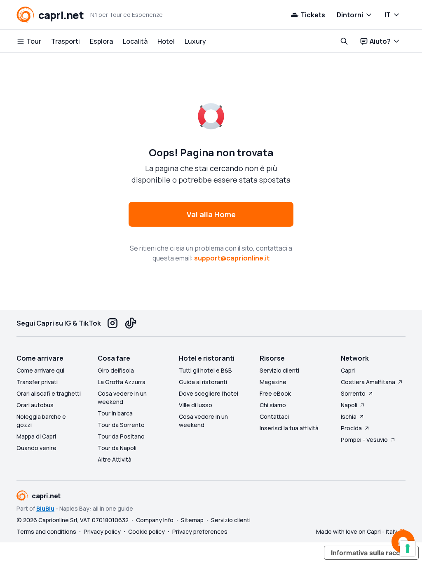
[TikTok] (130, 323)
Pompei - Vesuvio (364, 439)
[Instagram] (112, 323)
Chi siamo (273, 405)
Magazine (273, 382)
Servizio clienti (279, 370)
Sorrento (353, 393)
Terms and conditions (46, 531)
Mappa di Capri (36, 436)
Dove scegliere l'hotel (208, 393)
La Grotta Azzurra (121, 382)
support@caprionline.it (232, 258)
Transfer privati (37, 382)
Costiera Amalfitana (368, 382)
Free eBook (275, 393)
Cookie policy (146, 531)
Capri (348, 370)
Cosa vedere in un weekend (122, 397)
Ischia (348, 416)
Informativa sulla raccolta (371, 553)
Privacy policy (102, 531)
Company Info (154, 520)
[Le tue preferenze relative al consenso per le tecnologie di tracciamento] (407, 548)
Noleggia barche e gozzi (41, 421)
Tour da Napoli (117, 448)
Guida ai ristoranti (203, 382)
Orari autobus (35, 405)
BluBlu (45, 508)
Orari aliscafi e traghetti (48, 393)
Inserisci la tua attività (289, 428)
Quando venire (36, 448)
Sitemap (192, 520)
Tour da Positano (121, 436)
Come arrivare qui (40, 370)
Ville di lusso (195, 405)
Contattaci (274, 416)
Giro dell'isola (116, 370)
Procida (351, 428)
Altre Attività (114, 459)
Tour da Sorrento (121, 425)
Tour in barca (115, 413)
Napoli (349, 405)
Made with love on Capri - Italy (356, 531)
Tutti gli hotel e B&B (205, 370)
